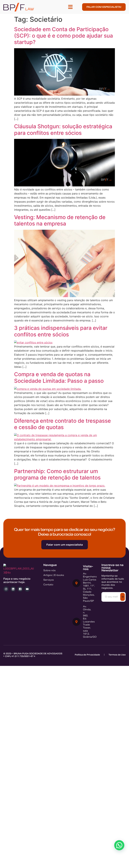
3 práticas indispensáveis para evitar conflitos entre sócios (60, 331)
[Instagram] (6, 589)
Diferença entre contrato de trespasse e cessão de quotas (62, 423)
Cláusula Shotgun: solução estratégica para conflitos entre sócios (63, 129)
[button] (70, 7)
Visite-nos (88, 568)
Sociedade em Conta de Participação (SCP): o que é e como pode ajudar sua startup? (63, 36)
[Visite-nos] (76, 583)
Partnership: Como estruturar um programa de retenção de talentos (57, 474)
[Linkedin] (13, 589)
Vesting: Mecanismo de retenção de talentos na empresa (59, 220)
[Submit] (122, 597)
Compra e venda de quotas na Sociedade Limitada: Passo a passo (59, 377)
